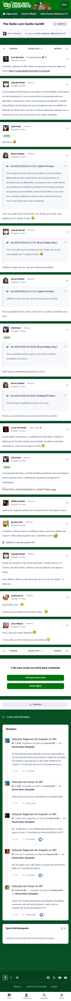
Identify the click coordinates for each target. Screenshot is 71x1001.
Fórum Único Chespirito (23, 747)
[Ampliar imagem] (14, 142)
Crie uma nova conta (36, 677)
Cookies (54, 987)
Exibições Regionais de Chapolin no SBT (34, 739)
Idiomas (17, 987)
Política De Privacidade (37, 987)
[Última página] (67, 49)
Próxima (57, 49)
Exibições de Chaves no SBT (27, 782)
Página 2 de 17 (34, 49)
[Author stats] (67, 59)
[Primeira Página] (4, 49)
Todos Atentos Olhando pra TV (51, 33)
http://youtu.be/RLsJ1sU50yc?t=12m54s (29, 71)
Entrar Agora (35, 686)
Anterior (13, 49)
